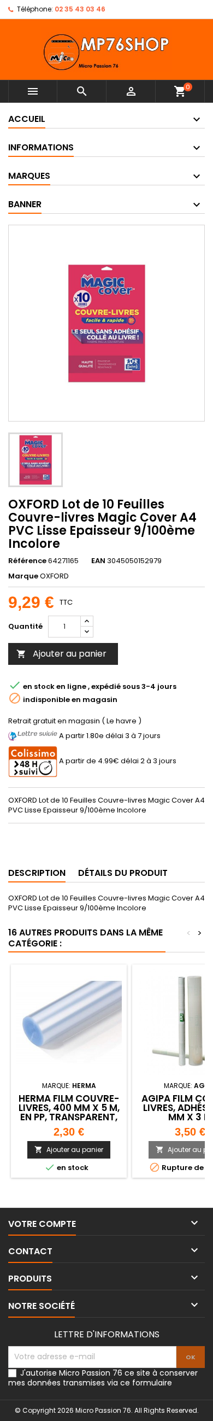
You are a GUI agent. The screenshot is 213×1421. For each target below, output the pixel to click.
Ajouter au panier (61, 653)
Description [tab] (37, 873)
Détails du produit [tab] (123, 873)
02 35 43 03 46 (80, 9)
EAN (98, 561)
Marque (23, 576)
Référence (27, 561)
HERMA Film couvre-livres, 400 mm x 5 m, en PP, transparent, (69, 1108)
